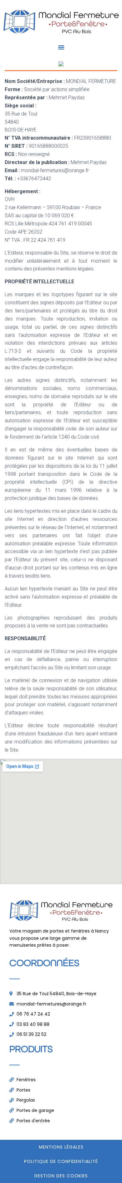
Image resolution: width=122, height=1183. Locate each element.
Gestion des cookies (61, 1176)
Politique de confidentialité (61, 1161)
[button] (61, 47)
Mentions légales (61, 1147)
